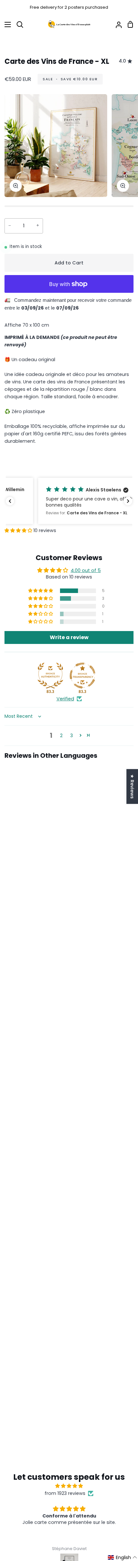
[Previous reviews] (10, 501)
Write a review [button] (69, 637)
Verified (65, 699)
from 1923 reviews (65, 1493)
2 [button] (61, 735)
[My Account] (116, 24)
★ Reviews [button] (132, 786)
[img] (68, 1486)
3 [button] (71, 735)
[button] (69, 501)
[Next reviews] (128, 501)
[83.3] (50, 675)
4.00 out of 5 (86, 570)
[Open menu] (6, 24)
